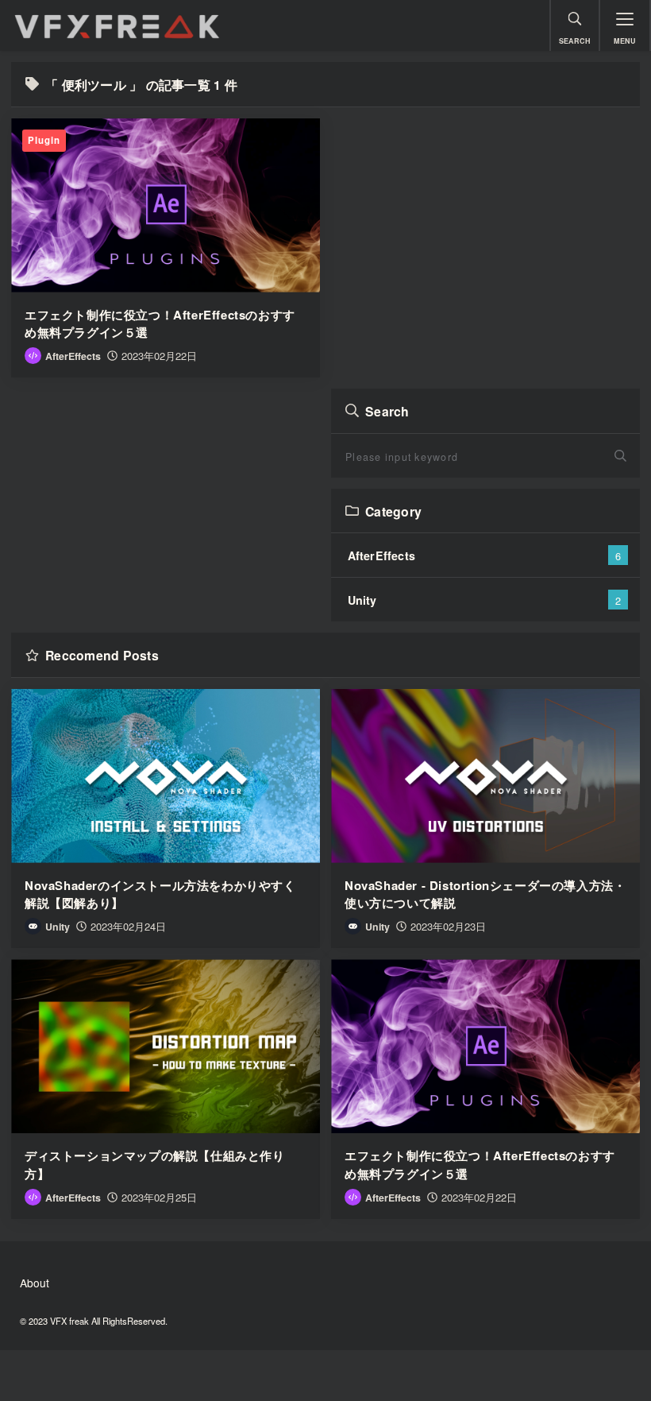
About (34, 1283)
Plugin (44, 140)
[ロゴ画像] (274, 25)
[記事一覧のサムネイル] (165, 205)
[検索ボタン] (624, 456)
